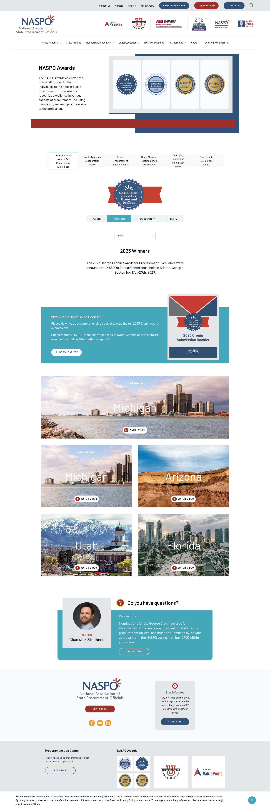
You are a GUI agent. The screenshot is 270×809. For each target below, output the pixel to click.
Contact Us (104, 5)
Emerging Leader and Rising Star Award (178, 160)
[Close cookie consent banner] (252, 800)
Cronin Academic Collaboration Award (92, 160)
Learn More (60, 770)
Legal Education (128, 42)
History (172, 218)
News (194, 42)
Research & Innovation (98, 42)
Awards (132, 5)
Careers (119, 5)
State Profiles (73, 42)
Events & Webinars (215, 42)
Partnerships (176, 42)
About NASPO (147, 5)
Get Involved (206, 5)
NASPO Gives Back (174, 5)
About (97, 218)
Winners (119, 218)
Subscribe (234, 5)
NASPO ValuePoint (154, 42)
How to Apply (146, 218)
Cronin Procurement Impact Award (120, 160)
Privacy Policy (127, 800)
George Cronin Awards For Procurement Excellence (63, 161)
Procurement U (50, 42)
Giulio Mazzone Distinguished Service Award (149, 160)
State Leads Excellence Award (206, 160)
